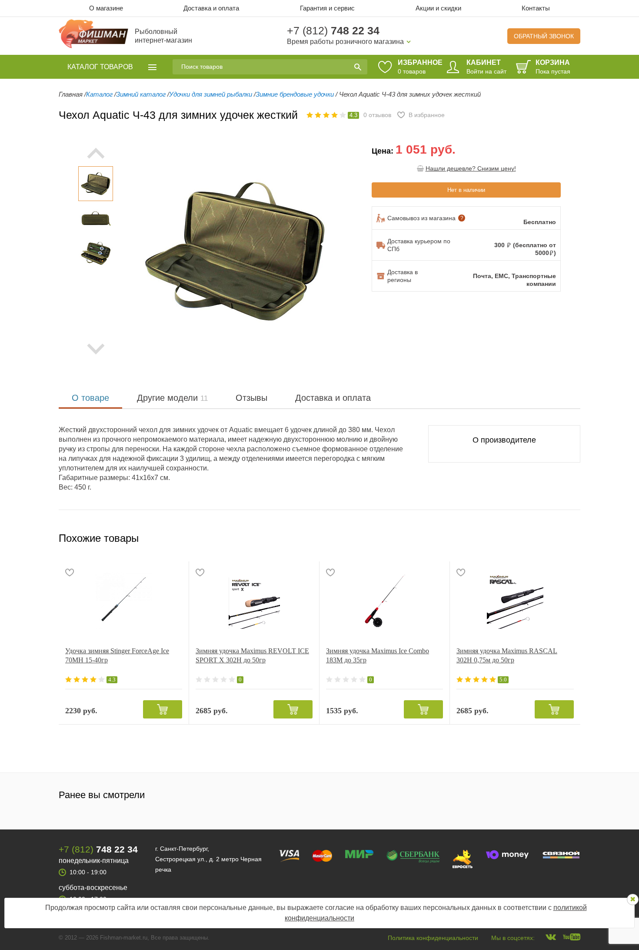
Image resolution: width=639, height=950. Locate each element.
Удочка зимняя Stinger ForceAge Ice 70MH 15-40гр (117, 655)
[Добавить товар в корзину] (162, 709)
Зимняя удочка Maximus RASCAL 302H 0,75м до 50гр (506, 655)
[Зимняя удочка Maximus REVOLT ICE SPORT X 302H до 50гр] (254, 600)
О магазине (106, 8)
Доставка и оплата (211, 8)
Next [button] (95, 349)
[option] (95, 183)
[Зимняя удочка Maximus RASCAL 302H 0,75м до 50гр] (515, 600)
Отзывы (251, 398)
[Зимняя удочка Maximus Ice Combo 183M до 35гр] (384, 600)
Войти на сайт (486, 71)
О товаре (90, 398)
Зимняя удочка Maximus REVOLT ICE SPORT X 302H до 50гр (252, 655)
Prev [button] (95, 153)
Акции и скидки (438, 8)
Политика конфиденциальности (433, 937)
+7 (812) (333, 30)
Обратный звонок (544, 36)
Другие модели (172, 398)
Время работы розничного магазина (345, 41)
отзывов (377, 114)
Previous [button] (143, 251)
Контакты (536, 8)
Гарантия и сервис (327, 8)
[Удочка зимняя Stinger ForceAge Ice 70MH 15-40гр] (123, 600)
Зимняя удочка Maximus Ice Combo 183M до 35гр (377, 655)
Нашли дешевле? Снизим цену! (471, 168)
